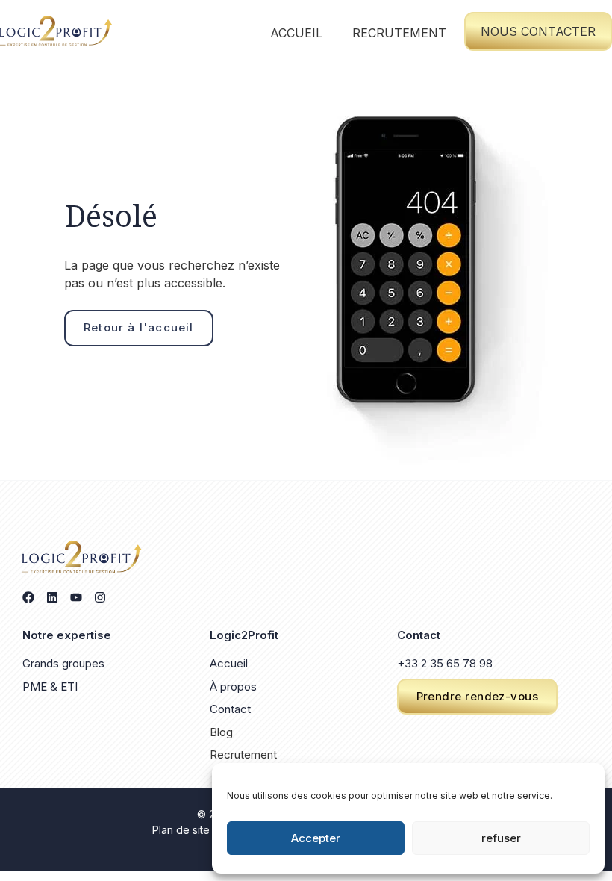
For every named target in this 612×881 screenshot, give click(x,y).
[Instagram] (100, 597)
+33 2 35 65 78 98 (445, 663)
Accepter (315, 838)
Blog (221, 732)
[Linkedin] (52, 597)
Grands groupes (63, 663)
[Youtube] (76, 597)
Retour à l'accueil (139, 327)
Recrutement (399, 32)
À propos (233, 686)
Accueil (296, 32)
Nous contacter (538, 31)
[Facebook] (28, 597)
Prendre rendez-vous (477, 696)
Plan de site (181, 830)
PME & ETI (50, 686)
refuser (501, 838)
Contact (230, 709)
